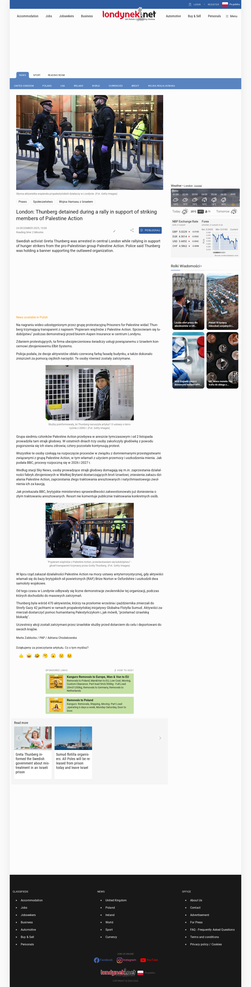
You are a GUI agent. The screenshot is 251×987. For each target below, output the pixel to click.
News (101, 891)
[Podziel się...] (132, 230)
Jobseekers (66, 16)
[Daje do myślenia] (45, 655)
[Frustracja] (69, 655)
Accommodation (27, 16)
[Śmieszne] (37, 655)
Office (186, 891)
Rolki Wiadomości (185, 266)
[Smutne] (61, 655)
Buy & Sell (194, 16)
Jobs (49, 16)
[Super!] (29, 655)
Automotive (173, 16)
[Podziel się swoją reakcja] (113, 230)
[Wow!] (53, 655)
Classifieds (20, 891)
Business (87, 16)
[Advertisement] (125, 37)
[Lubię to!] (21, 655)
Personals (214, 16)
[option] (53, 900)
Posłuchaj (152, 230)
